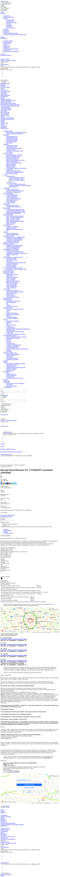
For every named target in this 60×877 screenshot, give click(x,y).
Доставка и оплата (8, 40)
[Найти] (4, 394)
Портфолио (6, 47)
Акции (2, 811)
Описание (6, 529)
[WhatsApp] (12, 483)
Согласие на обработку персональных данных (15, 34)
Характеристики (8, 530)
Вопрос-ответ (7, 46)
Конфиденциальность (6, 874)
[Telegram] (16, 483)
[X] (7, 483)
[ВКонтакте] (1, 483)
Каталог (3, 809)
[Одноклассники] (3, 483)
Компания (3, 812)
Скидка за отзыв (10, 19)
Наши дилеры (7, 50)
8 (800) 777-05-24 (5, 59)
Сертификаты (7, 15)
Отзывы (6, 18)
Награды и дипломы (9, 17)
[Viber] (10, 483)
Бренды (5, 44)
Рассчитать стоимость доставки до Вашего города (14, 639)
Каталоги (8, 23)
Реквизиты (9, 26)
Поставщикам (7, 43)
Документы (9, 25)
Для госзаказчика (10, 27)
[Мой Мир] (5, 483)
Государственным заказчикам (11, 33)
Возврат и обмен (8, 42)
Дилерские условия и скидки (11, 48)
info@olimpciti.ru (5, 64)
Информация (4, 825)
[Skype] (14, 483)
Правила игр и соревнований (11, 51)
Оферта (2, 875)
